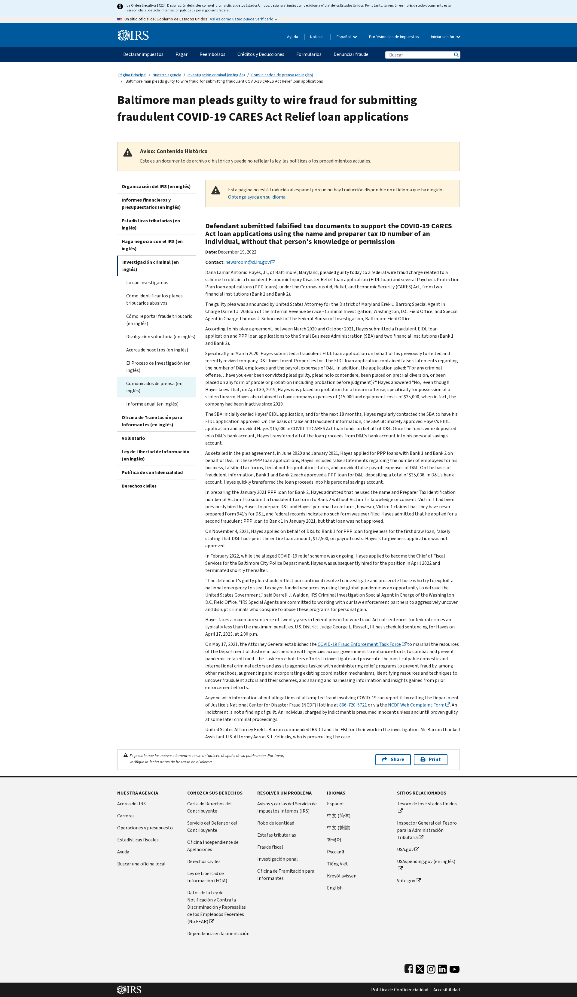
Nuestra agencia (167, 75)
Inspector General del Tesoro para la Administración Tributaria (427, 830)
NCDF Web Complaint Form (416, 705)
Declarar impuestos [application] (143, 54)
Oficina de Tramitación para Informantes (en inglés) (152, 421)
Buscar (456, 55)
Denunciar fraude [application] (351, 54)
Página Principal (132, 75)
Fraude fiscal (270, 847)
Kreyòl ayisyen (341, 876)
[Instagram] (431, 967)
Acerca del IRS (131, 804)
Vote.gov (406, 880)
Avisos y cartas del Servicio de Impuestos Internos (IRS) (287, 807)
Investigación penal (277, 859)
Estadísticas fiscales (138, 840)
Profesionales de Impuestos (394, 37)
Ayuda (292, 37)
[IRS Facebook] (409, 967)
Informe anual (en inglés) (152, 404)
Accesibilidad (446, 990)
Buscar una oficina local (141, 864)
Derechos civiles (139, 486)
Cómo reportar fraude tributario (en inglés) (159, 320)
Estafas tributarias (276, 835)
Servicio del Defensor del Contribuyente (212, 826)
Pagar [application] (182, 54)
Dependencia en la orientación (218, 933)
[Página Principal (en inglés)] (133, 33)
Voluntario (133, 438)
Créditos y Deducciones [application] (260, 54)
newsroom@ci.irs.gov (247, 262)
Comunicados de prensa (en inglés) (282, 75)
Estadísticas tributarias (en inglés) (151, 224)
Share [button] (397, 759)
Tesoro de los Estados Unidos (427, 804)
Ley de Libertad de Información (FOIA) (207, 877)
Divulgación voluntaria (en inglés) (160, 336)
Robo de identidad (275, 823)
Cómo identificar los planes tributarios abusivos (154, 299)
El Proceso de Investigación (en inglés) (158, 366)
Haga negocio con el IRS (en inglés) (152, 245)
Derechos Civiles (204, 861)
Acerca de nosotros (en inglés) (157, 350)
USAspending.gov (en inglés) (426, 861)
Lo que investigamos (147, 282)
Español (344, 37)
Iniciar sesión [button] (443, 37)
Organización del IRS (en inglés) (156, 186)
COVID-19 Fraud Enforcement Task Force (359, 644)
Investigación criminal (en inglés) (216, 75)
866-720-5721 (353, 705)
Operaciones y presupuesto (145, 828)
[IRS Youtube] (454, 967)
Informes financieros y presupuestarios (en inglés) (151, 203)
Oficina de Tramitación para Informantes (285, 874)
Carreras (126, 816)
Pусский (335, 852)
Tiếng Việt (337, 864)
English (335, 888)
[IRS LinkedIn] (442, 967)
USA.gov (405, 849)
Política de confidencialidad (152, 472)
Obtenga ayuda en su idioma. (257, 197)
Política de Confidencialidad (399, 990)
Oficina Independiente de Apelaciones (213, 846)
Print (435, 759)
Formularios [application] (309, 54)
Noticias (317, 37)
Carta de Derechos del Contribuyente (209, 807)
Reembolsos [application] (212, 54)
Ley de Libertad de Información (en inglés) (155, 455)
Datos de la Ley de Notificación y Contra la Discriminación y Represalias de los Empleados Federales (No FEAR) (216, 907)
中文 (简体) (338, 816)
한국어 (334, 840)
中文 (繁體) (338, 828)
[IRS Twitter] (420, 967)
